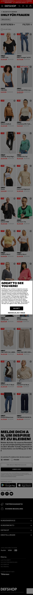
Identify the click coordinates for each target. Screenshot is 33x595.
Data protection (22, 303)
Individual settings (16, 313)
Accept (16, 308)
